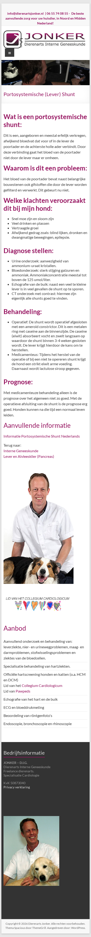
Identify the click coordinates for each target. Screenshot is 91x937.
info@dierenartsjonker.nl (25, 13)
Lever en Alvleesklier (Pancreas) (29, 456)
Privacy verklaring (17, 787)
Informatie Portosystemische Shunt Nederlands (42, 436)
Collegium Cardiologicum (42, 685)
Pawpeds (23, 691)
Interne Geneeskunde (21, 450)
